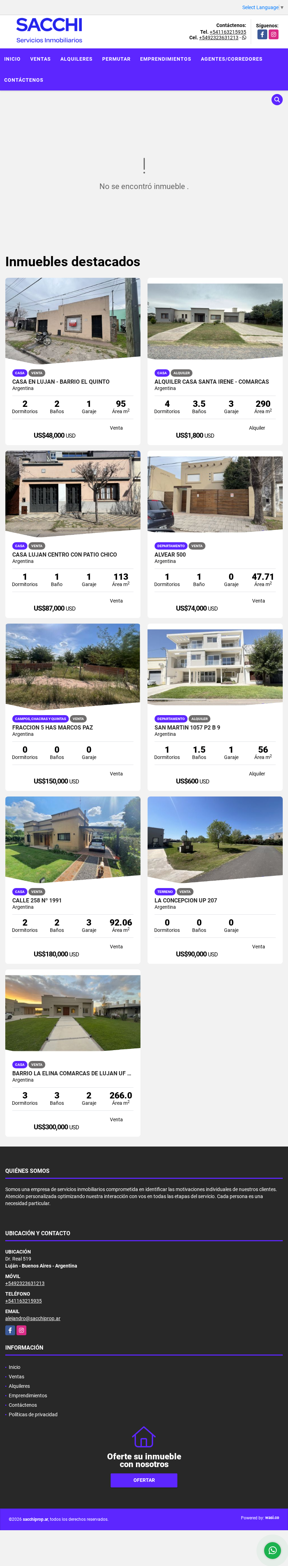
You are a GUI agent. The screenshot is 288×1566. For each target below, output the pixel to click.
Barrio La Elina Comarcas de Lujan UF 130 (72, 1073)
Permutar (116, 59)
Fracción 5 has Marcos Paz (52, 728)
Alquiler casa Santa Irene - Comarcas (212, 382)
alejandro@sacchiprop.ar (32, 1318)
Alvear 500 (170, 555)
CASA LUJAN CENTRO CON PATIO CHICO (64, 555)
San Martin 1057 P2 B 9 (187, 728)
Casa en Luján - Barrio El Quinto (61, 382)
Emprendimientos (165, 59)
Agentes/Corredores (232, 59)
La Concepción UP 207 (186, 900)
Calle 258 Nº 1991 (37, 900)
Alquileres (76, 59)
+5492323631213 (218, 37)
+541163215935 (228, 32)
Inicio (12, 59)
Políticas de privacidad (33, 1414)
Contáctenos (24, 80)
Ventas (40, 59)
